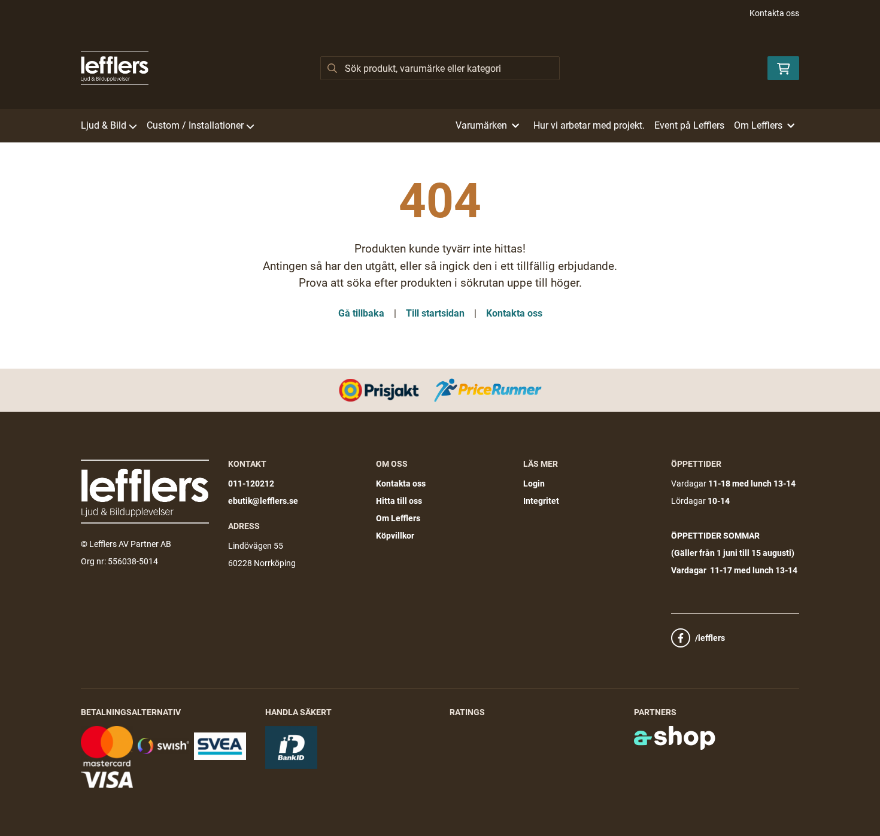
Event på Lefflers (689, 125)
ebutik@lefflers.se (263, 501)
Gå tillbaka (361, 313)
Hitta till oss (399, 501)
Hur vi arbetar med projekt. (589, 125)
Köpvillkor (395, 535)
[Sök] (332, 68)
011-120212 (251, 483)
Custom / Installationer (195, 125)
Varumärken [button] (481, 125)
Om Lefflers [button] (758, 125)
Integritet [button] (541, 501)
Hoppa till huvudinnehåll (435, 15)
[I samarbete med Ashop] (674, 738)
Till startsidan (435, 313)
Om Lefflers (398, 518)
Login (534, 483)
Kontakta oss (774, 13)
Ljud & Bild (103, 125)
